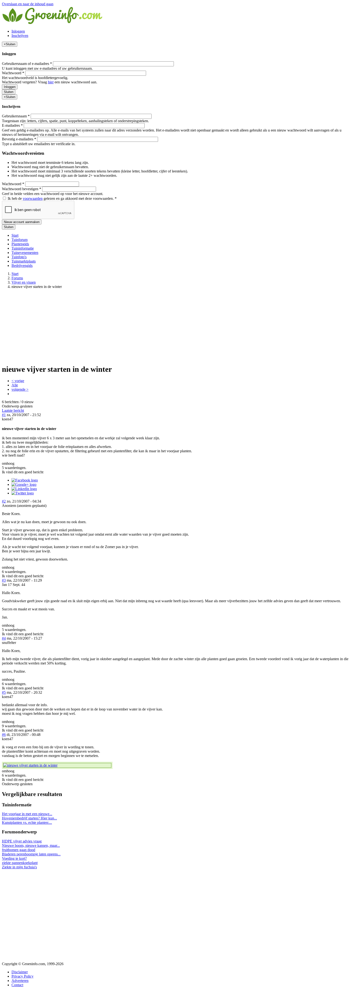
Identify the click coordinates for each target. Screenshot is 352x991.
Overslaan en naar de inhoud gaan (27, 4)
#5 (4, 692)
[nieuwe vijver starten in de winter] (57, 765)
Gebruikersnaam (16, 116)
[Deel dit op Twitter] (22, 493)
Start (14, 235)
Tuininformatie (22, 248)
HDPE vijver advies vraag (22, 841)
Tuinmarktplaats (23, 261)
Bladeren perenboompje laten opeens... (31, 854)
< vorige (17, 381)
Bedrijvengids (22, 266)
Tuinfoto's (19, 257)
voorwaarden (33, 198)
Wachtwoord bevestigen (21, 189)
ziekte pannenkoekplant (20, 863)
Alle (14, 385)
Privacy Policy (22, 976)
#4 (4, 638)
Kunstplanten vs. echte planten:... (27, 822)
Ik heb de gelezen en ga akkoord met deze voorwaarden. (62, 198)
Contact (17, 985)
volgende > (19, 389)
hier (51, 82)
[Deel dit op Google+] (23, 484)
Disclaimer (19, 972)
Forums (17, 278)
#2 (4, 501)
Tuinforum (19, 240)
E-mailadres (12, 125)
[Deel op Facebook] (24, 480)
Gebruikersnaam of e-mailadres (27, 64)
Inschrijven (19, 36)
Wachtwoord (13, 73)
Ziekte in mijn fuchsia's (19, 867)
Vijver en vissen (23, 282)
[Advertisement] (176, 326)
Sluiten (8, 92)
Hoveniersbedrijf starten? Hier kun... (29, 818)
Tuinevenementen (24, 253)
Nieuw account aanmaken (22, 222)
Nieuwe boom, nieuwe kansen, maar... (31, 845)
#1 (4, 415)
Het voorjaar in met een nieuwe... (27, 814)
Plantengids (20, 244)
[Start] (52, 23)
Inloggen (18, 31)
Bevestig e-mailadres (19, 139)
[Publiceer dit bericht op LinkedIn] (24, 489)
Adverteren (19, 981)
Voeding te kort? (14, 858)
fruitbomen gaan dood (18, 850)
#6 (4, 735)
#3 (4, 580)
